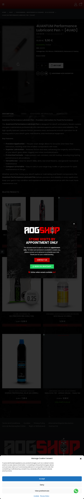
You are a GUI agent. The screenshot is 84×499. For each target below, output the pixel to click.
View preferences (42, 491)
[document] (42, 249)
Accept (42, 479)
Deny (42, 485)
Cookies (36, 496)
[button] (81, 458)
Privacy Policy (44, 496)
